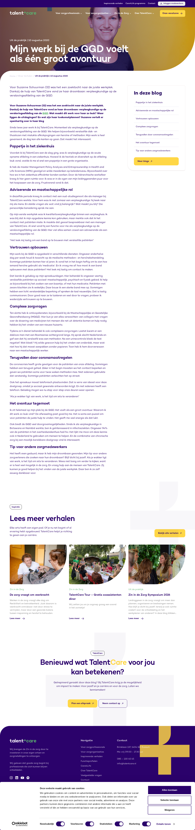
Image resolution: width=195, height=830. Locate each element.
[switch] (89, 823)
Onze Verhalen (25, 76)
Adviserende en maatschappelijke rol (155, 111)
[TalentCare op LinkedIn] (16, 777)
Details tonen (163, 824)
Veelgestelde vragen (91, 775)
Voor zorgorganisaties (96, 13)
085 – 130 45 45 (125, 759)
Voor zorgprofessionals (68, 13)
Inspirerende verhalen (113, 4)
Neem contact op (111, 703)
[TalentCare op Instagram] (11, 777)
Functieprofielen (89, 761)
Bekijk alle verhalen (168, 533)
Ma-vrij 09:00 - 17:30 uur (130, 752)
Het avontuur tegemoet (148, 143)
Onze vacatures (170, 13)
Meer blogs (143, 161)
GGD (45, 113)
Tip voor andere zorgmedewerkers (153, 151)
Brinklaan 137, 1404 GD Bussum (133, 747)
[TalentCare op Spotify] (28, 777)
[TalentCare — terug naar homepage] (23, 13)
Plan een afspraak (80, 703)
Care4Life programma (135, 4)
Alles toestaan (169, 790)
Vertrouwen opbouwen (147, 119)
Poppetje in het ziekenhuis (149, 102)
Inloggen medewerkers (173, 4)
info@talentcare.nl (126, 764)
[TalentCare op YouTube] (22, 778)
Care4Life (86, 766)
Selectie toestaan (169, 800)
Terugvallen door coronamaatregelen (154, 135)
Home (13, 76)
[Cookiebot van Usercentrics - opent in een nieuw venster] (19, 824)
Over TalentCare (143, 13)
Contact (151, 4)
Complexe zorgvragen (147, 127)
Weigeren (170, 810)
